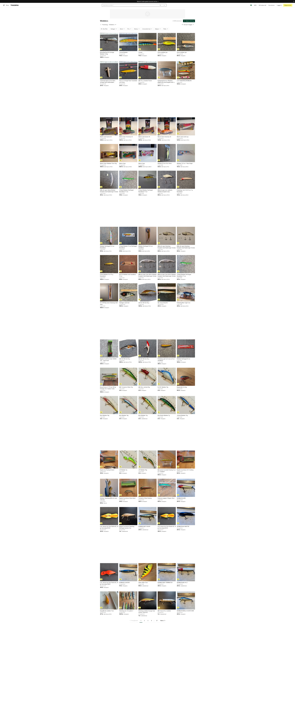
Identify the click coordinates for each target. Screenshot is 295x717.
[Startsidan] (15, 5)
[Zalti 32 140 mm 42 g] (147, 292)
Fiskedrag (105, 24)
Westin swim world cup (182, 136)
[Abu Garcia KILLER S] (167, 292)
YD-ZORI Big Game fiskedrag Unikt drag (109, 303)
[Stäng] (293, 1)
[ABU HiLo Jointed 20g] (147, 377)
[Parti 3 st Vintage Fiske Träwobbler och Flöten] (128, 70)
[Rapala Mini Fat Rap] (186, 377)
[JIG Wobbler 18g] (147, 459)
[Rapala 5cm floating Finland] (109, 459)
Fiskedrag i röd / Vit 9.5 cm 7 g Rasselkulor (185, 190)
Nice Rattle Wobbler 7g (164, 415)
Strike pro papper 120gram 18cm (166, 498)
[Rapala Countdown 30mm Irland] (128, 488)
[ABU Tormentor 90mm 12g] (128, 377)
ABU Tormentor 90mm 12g (126, 387)
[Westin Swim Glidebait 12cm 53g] (109, 153)
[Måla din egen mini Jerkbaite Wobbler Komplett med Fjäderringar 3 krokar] (167, 180)
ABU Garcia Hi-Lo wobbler (164, 610)
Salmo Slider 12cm (143, 582)
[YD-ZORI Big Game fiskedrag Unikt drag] (109, 292)
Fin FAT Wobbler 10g (163, 387)
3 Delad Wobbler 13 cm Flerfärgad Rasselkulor (128, 247)
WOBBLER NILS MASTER (183, 526)
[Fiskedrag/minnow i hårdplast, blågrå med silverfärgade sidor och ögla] (167, 70)
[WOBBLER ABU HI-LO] (186, 572)
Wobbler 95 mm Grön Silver (165, 163)
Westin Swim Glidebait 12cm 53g (108, 163)
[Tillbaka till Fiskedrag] (100, 24)
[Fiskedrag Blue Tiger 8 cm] (186, 292)
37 (157, 620)
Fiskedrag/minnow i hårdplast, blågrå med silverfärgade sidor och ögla (167, 81)
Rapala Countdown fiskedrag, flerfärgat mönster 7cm (126, 527)
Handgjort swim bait (124, 302)
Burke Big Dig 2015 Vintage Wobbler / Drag (107, 53)
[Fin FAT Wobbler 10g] (167, 377)
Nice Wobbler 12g (143, 415)
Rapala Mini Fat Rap (182, 387)
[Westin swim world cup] (186, 126)
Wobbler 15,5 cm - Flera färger (185, 163)
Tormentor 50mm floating (145, 498)
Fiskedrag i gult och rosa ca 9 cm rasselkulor (166, 359)
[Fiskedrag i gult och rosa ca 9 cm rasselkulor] (167, 348)
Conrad (140, 52)
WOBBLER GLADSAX (124, 582)
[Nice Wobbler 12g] (147, 405)
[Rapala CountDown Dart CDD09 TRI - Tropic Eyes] (109, 348)
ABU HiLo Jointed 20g (144, 387)
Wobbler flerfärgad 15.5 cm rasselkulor (145, 247)
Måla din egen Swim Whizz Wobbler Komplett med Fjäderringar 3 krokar (147, 275)
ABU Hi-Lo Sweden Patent (145, 80)
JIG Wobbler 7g (123, 470)
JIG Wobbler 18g (142, 470)
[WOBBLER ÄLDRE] (186, 488)
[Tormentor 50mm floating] (147, 488)
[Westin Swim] (128, 153)
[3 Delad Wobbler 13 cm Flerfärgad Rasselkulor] (128, 236)
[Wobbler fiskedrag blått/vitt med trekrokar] (109, 488)
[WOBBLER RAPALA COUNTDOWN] (186, 600)
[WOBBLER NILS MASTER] (186, 516)
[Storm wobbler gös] (167, 42)
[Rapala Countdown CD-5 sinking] (186, 459)
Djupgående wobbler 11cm (107, 610)
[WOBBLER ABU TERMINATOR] (167, 572)
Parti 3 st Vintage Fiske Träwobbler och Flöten (128, 81)
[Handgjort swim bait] (128, 292)
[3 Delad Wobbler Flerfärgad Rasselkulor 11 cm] (128, 180)
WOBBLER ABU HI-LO (182, 582)
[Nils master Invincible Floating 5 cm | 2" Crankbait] (167, 459)
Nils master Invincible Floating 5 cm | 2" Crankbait (167, 470)
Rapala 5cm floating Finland (107, 470)
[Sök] (160, 5)
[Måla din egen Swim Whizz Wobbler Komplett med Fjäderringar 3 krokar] (147, 264)
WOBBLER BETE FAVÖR (144, 526)
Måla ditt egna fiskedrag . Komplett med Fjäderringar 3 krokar (167, 247)
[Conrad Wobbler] (128, 42)
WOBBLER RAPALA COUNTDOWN (185, 610)
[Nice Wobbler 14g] (128, 405)
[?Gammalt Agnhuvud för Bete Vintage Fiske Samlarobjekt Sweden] (109, 70)
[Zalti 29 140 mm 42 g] (147, 348)
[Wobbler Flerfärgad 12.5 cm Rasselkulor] (109, 236)
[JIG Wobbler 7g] (128, 459)
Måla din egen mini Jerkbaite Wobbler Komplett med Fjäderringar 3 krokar (165, 191)
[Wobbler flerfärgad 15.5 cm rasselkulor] (147, 236)
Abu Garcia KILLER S (163, 302)
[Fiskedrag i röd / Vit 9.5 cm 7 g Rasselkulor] (186, 180)
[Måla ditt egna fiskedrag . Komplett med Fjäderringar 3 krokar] (167, 236)
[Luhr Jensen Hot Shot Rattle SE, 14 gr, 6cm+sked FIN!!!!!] (109, 572)
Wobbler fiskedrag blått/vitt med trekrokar (108, 499)
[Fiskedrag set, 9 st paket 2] (128, 600)
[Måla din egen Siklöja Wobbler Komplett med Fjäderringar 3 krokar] (109, 180)
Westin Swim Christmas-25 (126, 136)
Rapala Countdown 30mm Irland (127, 498)
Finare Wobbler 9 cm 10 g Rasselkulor (106, 275)
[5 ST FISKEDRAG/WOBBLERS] (186, 70)
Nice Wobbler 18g (104, 415)
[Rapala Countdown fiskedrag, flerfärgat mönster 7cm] (128, 516)
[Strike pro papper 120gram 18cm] (167, 488)
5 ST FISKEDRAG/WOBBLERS (184, 80)
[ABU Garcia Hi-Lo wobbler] (167, 600)
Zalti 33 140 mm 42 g (124, 358)
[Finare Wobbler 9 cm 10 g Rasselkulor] (109, 264)
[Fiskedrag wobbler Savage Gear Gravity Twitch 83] (147, 600)
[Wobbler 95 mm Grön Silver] (167, 153)
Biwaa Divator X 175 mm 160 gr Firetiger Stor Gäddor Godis (108, 387)
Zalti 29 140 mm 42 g (143, 358)
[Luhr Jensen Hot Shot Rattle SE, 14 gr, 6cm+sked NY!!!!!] (109, 516)
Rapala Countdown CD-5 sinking (185, 470)
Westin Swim (122, 163)
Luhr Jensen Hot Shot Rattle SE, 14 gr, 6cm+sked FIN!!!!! (109, 583)
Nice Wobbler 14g (123, 415)
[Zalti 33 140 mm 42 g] (128, 348)
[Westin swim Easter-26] (109, 126)
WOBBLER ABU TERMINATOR (165, 582)
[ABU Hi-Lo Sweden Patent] (147, 70)
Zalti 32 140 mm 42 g (143, 302)
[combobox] (132, 5)
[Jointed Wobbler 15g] (186, 405)
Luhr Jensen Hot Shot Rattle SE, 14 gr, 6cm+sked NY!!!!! (109, 527)
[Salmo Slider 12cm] (147, 572)
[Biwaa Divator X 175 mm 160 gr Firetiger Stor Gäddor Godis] (109, 377)
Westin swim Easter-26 (106, 136)
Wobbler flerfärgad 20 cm (183, 358)
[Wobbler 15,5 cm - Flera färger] (186, 153)
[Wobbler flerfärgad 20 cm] (186, 348)
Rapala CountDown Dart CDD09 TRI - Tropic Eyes (108, 359)
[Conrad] (147, 42)
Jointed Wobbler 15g (182, 415)
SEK (255, 5)
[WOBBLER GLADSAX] (128, 572)
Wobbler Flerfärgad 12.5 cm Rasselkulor (107, 247)
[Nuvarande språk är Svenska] (251, 5)
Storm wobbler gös (162, 52)
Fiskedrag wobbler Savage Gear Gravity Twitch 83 (146, 611)
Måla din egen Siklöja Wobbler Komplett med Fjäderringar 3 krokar (109, 190)
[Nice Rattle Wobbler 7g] (167, 405)
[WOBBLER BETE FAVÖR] (147, 516)
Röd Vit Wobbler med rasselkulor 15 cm (127, 275)
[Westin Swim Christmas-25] (128, 126)
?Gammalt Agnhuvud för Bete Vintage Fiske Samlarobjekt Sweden (107, 81)
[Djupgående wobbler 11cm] (109, 600)
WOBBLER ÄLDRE (181, 498)
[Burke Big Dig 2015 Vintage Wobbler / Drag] (109, 42)
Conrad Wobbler (123, 52)
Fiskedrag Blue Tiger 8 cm (183, 302)
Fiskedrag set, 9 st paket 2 (126, 610)
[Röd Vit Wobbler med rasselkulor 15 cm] (128, 264)
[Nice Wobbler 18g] (109, 405)
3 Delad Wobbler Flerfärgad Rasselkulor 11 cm (126, 190)
